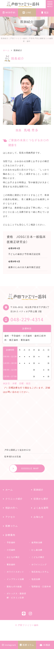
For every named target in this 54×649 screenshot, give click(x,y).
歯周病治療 (37, 542)
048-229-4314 (27, 319)
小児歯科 (11, 550)
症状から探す (41, 498)
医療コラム (28, 645)
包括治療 (36, 579)
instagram (10, 645)
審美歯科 (11, 564)
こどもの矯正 (38, 557)
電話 (46, 12)
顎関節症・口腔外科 (41, 586)
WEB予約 (10, 12)
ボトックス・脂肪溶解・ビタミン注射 (16, 595)
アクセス (10, 517)
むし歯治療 (37, 550)
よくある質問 (41, 507)
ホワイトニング (39, 564)
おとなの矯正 (13, 557)
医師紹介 (39, 489)
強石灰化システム (40, 572)
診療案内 (10, 535)
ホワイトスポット (15, 572)
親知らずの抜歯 (14, 586)
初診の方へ (11, 507)
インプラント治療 (15, 579)
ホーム (9, 489)
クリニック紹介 (14, 498)
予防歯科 (11, 542)
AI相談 (46, 645)
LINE (28, 12)
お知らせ (39, 517)
